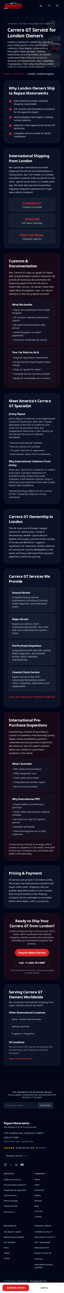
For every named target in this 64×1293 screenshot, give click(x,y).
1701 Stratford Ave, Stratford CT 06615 (24, 1133)
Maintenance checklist (14, 1237)
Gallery (37, 1195)
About (37, 1179)
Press (6, 1247)
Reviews (38, 1200)
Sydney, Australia (20, 1026)
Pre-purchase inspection (15, 1184)
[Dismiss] (60, 1286)
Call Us (44, 1287)
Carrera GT (18, 73)
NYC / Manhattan (42, 1242)
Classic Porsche (11, 1206)
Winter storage (11, 1200)
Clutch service (10, 1195)
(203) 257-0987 (11, 1137)
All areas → (39, 1258)
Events (7, 1258)
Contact (38, 1216)
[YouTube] (22, 1164)
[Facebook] (10, 1164)
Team (36, 1184)
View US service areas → (22, 1058)
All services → (10, 1211)
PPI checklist (9, 1242)
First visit (38, 1211)
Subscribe (45, 1105)
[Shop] (49, 5)
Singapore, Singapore (22, 1033)
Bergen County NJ (42, 1253)
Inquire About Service (32, 952)
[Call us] (41, 5)
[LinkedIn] (16, 1164)
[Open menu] (57, 5)
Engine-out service (12, 1179)
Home (7, 73)
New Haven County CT (44, 1237)
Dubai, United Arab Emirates (26, 1019)
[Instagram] (5, 1164)
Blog (36, 1206)
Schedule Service (16, 1287)
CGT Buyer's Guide (12, 1231)
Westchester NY (41, 1247)
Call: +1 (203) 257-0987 (32, 963)
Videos (7, 1253)
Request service (14, 1155)
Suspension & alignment (15, 1190)
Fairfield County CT (43, 1231)
